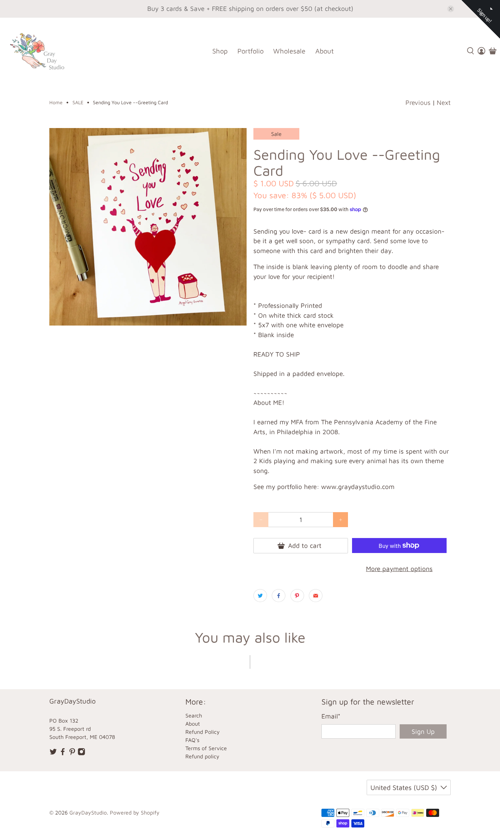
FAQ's (192, 740)
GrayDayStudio (88, 812)
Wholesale (289, 51)
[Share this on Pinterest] (297, 595)
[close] (450, 8)
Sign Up (423, 731)
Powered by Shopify (135, 812)
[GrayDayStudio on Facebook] (63, 754)
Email (330, 716)
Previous (418, 102)
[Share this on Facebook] (278, 595)
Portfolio (250, 51)
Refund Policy (202, 732)
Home (56, 102)
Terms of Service (206, 748)
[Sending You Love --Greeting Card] (148, 227)
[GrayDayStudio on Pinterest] (72, 754)
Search (193, 715)
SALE (77, 102)
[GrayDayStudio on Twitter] (53, 754)
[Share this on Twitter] (260, 595)
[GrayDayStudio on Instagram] (81, 754)
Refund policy (202, 756)
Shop (220, 51)
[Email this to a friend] (315, 595)
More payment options (399, 568)
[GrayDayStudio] (42, 51)
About (324, 51)
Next (444, 102)
